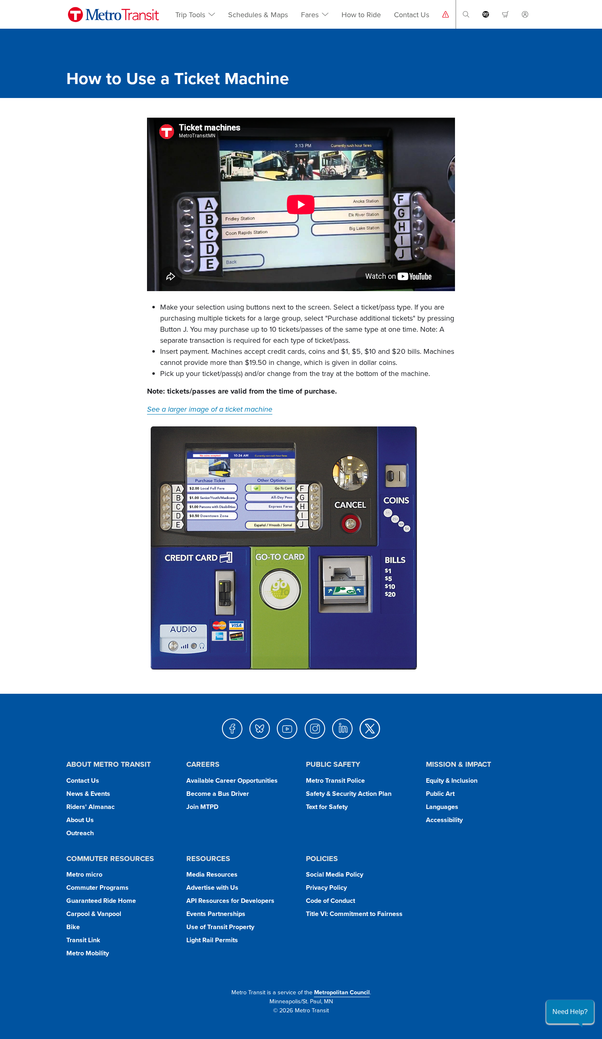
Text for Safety (327, 806)
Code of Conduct (330, 900)
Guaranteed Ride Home (101, 900)
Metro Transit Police (335, 780)
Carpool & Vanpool (93, 913)
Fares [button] (310, 14)
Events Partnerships (215, 913)
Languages (442, 806)
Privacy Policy (326, 887)
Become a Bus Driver (217, 793)
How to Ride (361, 14)
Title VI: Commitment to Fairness (354, 913)
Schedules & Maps (258, 14)
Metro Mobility (87, 953)
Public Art (440, 793)
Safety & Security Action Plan (349, 793)
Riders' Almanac (90, 806)
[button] (466, 14)
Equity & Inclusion (452, 780)
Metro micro (84, 874)
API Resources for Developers (230, 900)
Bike (73, 927)
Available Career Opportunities (232, 780)
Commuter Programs (97, 887)
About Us (80, 820)
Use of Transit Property (220, 927)
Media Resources (212, 874)
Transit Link (83, 940)
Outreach (80, 833)
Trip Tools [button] (190, 14)
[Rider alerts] (445, 14)
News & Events (88, 793)
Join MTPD (202, 806)
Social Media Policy (334, 874)
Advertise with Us (212, 887)
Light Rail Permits (212, 940)
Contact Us (411, 14)
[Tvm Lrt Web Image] (284, 547)
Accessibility (444, 820)
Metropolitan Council (342, 992)
